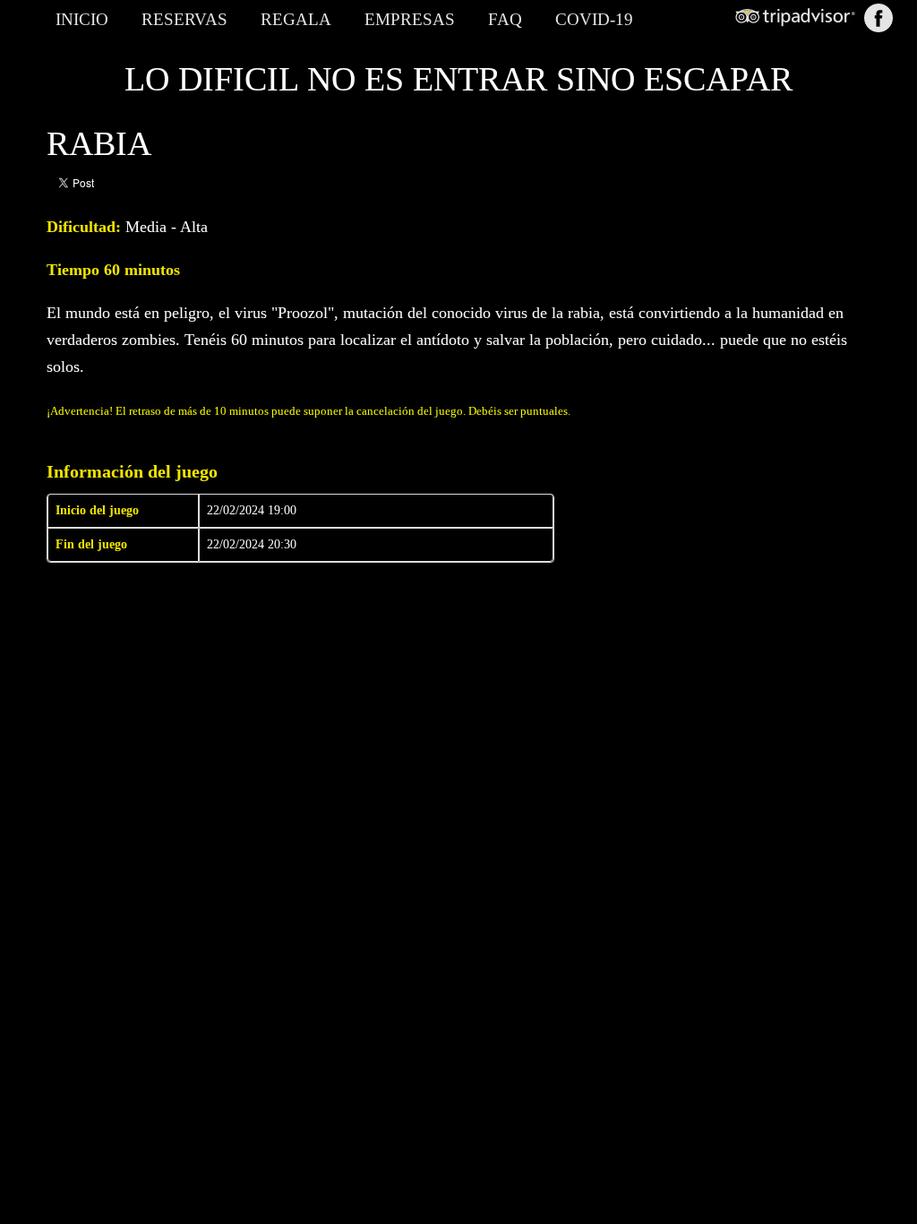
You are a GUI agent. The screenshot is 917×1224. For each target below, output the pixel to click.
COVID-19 (594, 19)
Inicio (82, 19)
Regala (296, 19)
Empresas (409, 19)
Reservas (184, 19)
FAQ (505, 19)
